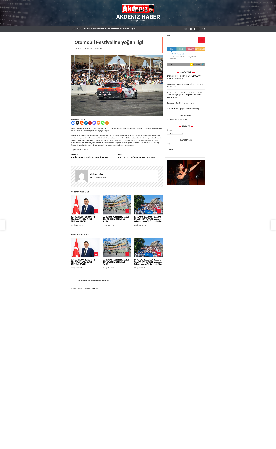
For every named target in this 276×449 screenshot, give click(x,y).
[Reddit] (82, 123)
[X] (77, 123)
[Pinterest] (90, 123)
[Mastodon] (94, 123)
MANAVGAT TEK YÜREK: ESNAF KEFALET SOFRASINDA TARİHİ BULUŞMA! (110, 29)
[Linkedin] (86, 123)
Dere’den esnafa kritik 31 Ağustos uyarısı (180, 103)
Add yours (105, 281)
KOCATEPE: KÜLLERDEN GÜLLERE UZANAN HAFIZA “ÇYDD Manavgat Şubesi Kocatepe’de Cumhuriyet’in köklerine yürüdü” (148, 220)
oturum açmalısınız (92, 288)
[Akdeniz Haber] (81, 176)
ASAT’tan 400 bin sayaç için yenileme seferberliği (183, 109)
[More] (107, 123)
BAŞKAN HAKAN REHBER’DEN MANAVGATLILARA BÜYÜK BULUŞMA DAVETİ (83, 219)
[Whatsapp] (103, 123)
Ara (168, 35)
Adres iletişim (77, 29)
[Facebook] (73, 123)
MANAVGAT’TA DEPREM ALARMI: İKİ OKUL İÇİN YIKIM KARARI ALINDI (116, 219)
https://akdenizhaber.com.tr (98, 178)
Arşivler (170, 130)
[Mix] (98, 123)
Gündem (170, 149)
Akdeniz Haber (138, 17)
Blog (168, 144)
